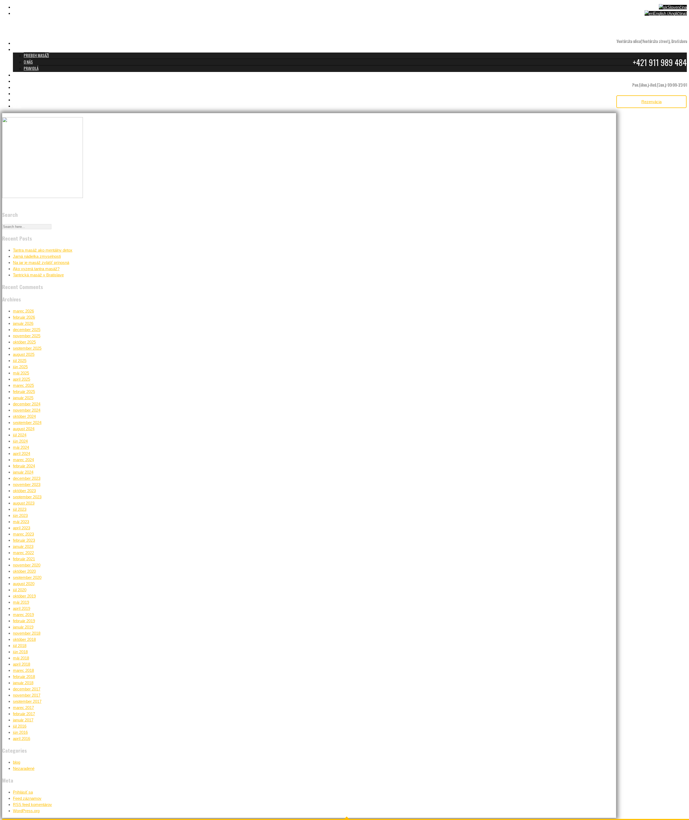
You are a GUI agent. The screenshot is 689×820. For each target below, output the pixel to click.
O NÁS (28, 62)
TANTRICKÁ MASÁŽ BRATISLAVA (36, 43)
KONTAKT (20, 99)
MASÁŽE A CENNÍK (26, 75)
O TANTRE (20, 49)
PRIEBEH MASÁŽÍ (36, 55)
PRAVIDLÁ (31, 68)
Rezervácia (651, 101)
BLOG (17, 106)
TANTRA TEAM (23, 81)
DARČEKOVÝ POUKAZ (28, 93)
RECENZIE (20, 87)
